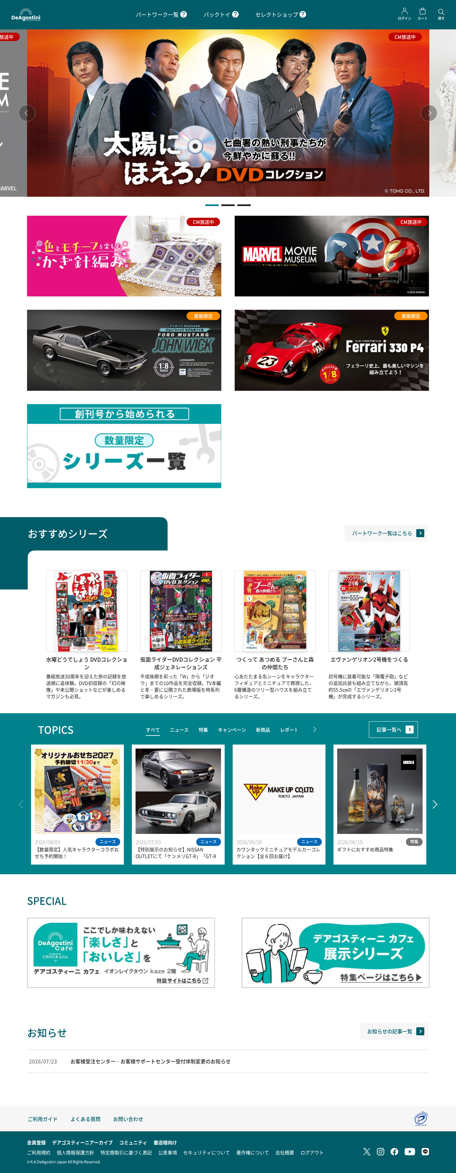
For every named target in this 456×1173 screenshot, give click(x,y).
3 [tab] (244, 205)
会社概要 (284, 1152)
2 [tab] (228, 205)
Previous (27, 113)
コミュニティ (133, 1142)
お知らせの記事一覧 (389, 1031)
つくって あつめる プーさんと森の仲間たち (275, 663)
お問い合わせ (128, 1118)
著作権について (252, 1152)
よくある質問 (85, 1118)
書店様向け (165, 1142)
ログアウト (312, 1152)
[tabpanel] (228, 113)
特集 (203, 729)
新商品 (263, 729)
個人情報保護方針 (75, 1152)
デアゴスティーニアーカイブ (82, 1142)
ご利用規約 (38, 1152)
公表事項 (167, 1152)
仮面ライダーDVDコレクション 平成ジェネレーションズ (181, 663)
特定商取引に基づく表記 (126, 1152)
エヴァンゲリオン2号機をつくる (369, 659)
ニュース (179, 729)
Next (429, 113)
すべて (153, 729)
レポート (289, 729)
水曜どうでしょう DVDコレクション (87, 663)
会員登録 (36, 1142)
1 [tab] (212, 205)
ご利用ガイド (43, 1118)
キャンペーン (232, 729)
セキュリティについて (206, 1152)
